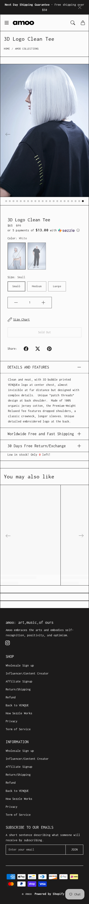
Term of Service (18, 729)
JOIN (74, 849)
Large (57, 286)
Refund (11, 697)
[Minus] (16, 302)
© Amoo (27, 894)
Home (7, 48)
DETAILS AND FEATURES (28, 367)
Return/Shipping (18, 689)
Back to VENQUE (17, 705)
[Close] (80, 7)
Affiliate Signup (19, 681)
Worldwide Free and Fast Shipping (41, 434)
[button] (8, 22)
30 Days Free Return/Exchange (37, 446)
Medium (37, 286)
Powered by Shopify (50, 894)
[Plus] (43, 302)
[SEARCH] (73, 23)
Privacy (11, 721)
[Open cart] (83, 23)
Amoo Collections (27, 48)
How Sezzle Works (19, 713)
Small (16, 286)
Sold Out (44, 332)
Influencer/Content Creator (27, 673)
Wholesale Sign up (20, 665)
